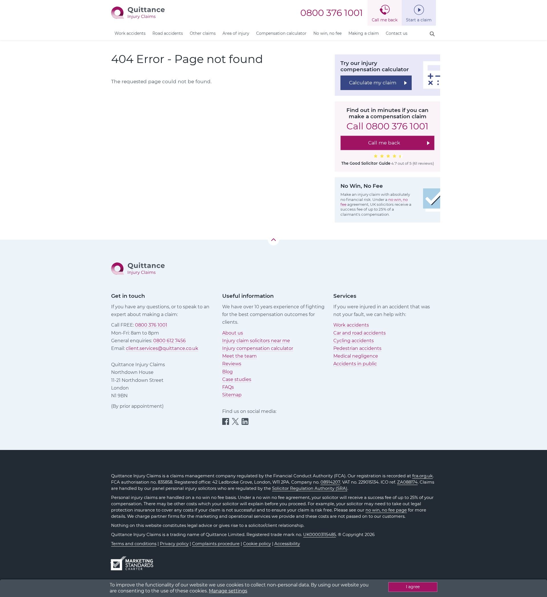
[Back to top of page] (273, 239)
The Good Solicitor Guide (365, 163)
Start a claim (419, 20)
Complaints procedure (216, 543)
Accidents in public (355, 363)
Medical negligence (355, 356)
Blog (227, 371)
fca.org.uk (422, 475)
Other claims (203, 33)
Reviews (231, 363)
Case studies (236, 379)
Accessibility (287, 543)
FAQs (228, 387)
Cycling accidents (353, 340)
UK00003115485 (319, 534)
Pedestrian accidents (357, 348)
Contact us (396, 33)
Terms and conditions (133, 543)
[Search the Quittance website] (432, 34)
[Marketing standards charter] (133, 561)
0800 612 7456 (169, 340)
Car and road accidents (359, 333)
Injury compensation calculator (257, 348)
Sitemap (232, 395)
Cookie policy (257, 543)
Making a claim (363, 33)
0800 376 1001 (331, 13)
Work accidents (130, 33)
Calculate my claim (372, 82)
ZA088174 (407, 482)
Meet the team (239, 356)
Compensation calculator (281, 33)
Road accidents (167, 33)
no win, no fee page (386, 510)
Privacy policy (174, 543)
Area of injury (236, 33)
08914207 (330, 482)
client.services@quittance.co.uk (162, 348)
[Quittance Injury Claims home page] (138, 12)
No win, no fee (327, 33)
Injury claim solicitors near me (256, 340)
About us (232, 333)
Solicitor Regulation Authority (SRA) (309, 488)
